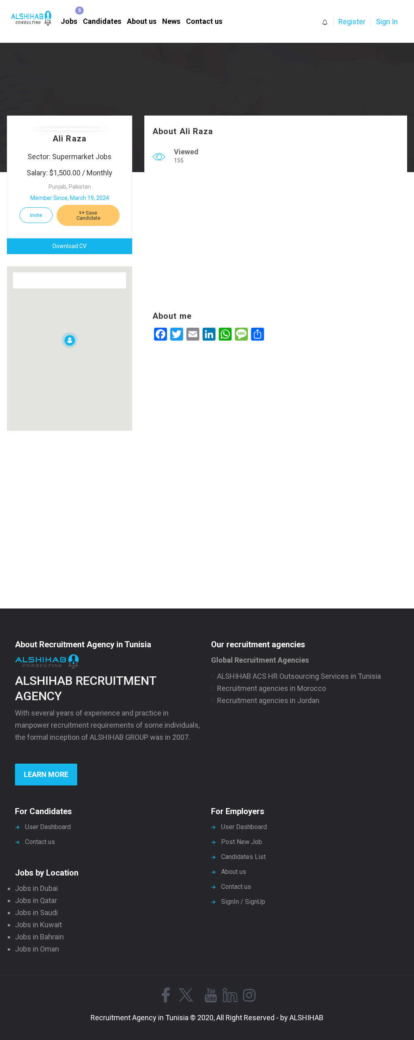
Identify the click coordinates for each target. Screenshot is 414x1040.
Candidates (102, 21)
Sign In (387, 21)
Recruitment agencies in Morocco (271, 688)
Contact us (204, 21)
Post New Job (241, 842)
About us (141, 21)
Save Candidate (88, 215)
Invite (36, 215)
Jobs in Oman (37, 949)
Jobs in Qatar (36, 900)
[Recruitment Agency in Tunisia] (35, 18)
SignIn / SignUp (243, 901)
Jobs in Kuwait (38, 924)
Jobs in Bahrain (39, 937)
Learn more (46, 774)
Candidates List (243, 857)
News (171, 21)
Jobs (69, 21)
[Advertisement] (275, 239)
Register (351, 21)
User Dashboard (48, 827)
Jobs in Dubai (36, 888)
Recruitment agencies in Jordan (268, 700)
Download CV (70, 246)
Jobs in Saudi (36, 912)
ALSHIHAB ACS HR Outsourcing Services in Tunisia (299, 676)
